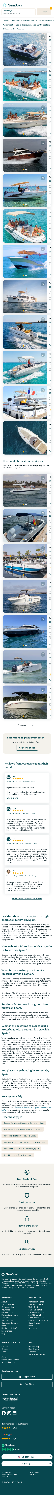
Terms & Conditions (9, 1474)
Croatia (5, 1346)
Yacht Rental (34, 1307)
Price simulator (8, 1312)
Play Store (29, 1384)
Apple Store (29, 1376)
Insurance (6, 1310)
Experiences (7, 1331)
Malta (4, 1357)
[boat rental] (12, 5)
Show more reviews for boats (27, 898)
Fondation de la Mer (10, 1328)
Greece (5, 1349)
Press (4, 1326)
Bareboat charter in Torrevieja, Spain (20, 1135)
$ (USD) (26, 1463)
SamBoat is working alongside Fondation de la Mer (26, 1108)
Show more (12, 797)
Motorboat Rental (36, 1302)
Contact (32, 1352)
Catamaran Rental (36, 1312)
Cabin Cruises (34, 1323)
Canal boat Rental (36, 1318)
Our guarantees (8, 1307)
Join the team (8, 1304)
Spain (4, 1352)
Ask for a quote (27, 747)
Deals (31, 1326)
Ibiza (4, 1354)
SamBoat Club (8, 1320)
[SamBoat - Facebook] (4, 1413)
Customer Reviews (10, 1323)
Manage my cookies (37, 1354)
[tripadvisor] (9, 1445)
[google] (7, 1434)
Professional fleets (10, 1315)
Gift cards (6, 1318)
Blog (3, 1333)
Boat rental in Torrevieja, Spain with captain (23, 1129)
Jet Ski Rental (35, 1315)
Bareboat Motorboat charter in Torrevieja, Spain (25, 1142)
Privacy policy (34, 1472)
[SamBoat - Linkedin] (14, 1413)
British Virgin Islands (10, 1360)
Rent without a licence (38, 1320)
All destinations (8, 1362)
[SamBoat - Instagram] (9, 1413)
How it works (34, 1349)
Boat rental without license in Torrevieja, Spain (24, 1123)
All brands (33, 1328)
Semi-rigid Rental (36, 1304)
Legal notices (7, 1472)
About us (6, 1302)
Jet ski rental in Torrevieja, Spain (18, 1155)
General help (34, 1346)
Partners (32, 1474)
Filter (46, 10)
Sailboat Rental (35, 1310)
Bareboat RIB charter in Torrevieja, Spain (21, 1148)
